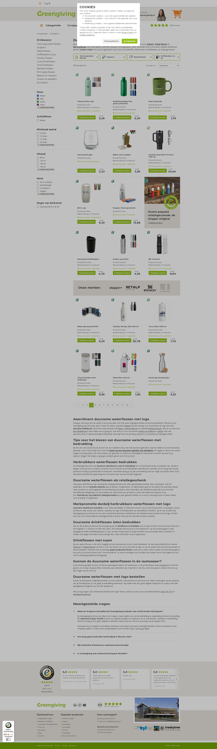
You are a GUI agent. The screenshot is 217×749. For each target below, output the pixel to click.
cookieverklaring (87, 35)
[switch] (8, 739)
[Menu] (12, 722)
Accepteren (129, 41)
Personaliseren (111, 41)
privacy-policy (128, 32)
